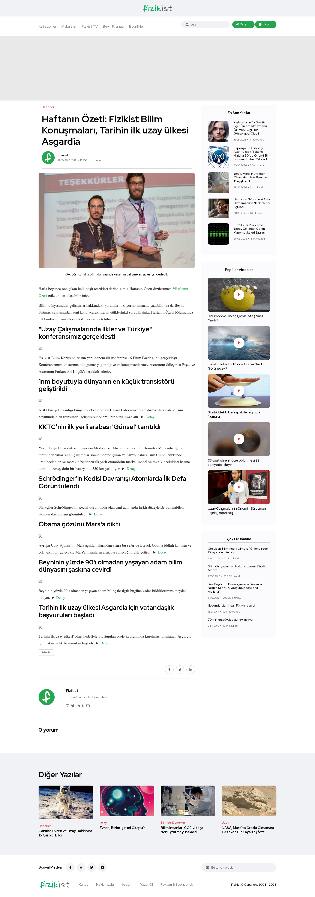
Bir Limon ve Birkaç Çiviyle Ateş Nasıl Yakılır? (235, 318)
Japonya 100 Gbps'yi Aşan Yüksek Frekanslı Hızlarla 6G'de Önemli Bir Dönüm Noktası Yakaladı (251, 153)
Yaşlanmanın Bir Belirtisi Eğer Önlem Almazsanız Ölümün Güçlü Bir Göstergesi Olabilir (250, 128)
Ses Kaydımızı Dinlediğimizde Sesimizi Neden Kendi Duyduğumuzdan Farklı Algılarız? (235, 588)
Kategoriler (47, 26)
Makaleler (69, 26)
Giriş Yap (241, 25)
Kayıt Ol (264, 25)
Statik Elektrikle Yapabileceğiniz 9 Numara (234, 414)
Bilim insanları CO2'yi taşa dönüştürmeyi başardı (182, 830)
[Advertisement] (157, 68)
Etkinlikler (136, 26)
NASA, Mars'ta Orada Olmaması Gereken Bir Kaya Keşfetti (248, 830)
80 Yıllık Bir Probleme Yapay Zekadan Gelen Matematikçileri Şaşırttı (249, 228)
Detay (150, 416)
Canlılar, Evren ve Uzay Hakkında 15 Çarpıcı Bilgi (65, 833)
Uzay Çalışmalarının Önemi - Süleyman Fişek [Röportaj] (237, 510)
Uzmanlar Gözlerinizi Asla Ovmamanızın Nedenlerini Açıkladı (252, 203)
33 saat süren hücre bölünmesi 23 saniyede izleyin (233, 462)
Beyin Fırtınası (113, 26)
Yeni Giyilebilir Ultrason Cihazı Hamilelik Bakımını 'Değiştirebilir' (251, 177)
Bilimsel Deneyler (173, 822)
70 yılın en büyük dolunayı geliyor (231, 620)
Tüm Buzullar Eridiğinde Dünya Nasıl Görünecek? (235, 366)
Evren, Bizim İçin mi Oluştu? (122, 828)
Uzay (103, 823)
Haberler (45, 826)
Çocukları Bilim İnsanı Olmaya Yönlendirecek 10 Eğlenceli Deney (238, 550)
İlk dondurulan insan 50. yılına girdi (231, 605)
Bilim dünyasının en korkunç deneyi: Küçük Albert (237, 568)
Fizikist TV (90, 26)
